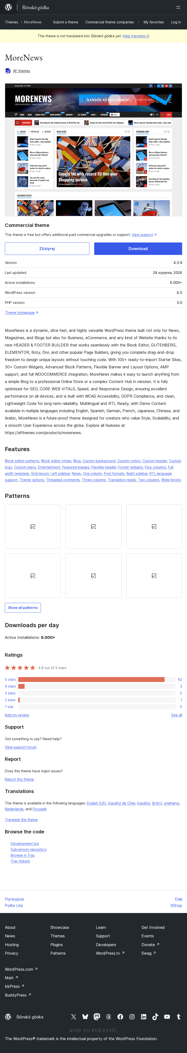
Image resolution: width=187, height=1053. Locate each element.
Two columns (148, 480)
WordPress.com (21, 969)
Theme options (31, 480)
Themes (11, 22)
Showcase (59, 927)
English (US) (96, 803)
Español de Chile (121, 803)
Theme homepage (20, 312)
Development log (25, 843)
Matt (12, 977)
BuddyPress (18, 995)
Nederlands (14, 809)
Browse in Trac (23, 855)
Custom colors (128, 461)
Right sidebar (137, 473)
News (76, 473)
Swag (148, 953)
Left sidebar (60, 473)
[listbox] (93, 551)
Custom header (154, 461)
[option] (33, 526)
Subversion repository (29, 849)
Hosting (12, 944)
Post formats (114, 473)
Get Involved (153, 927)
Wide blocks (171, 480)
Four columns (155, 467)
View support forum (21, 747)
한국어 (157, 803)
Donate (150, 944)
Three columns (94, 480)
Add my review (17, 715)
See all (176, 715)
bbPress (15, 986)
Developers (106, 944)
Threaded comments (63, 480)
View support (142, 235)
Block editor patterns (22, 461)
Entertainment (49, 467)
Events (147, 935)
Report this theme (19, 779)
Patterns (58, 953)
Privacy (11, 953)
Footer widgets (130, 467)
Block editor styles (56, 461)
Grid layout (40, 473)
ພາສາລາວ (171, 803)
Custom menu (25, 467)
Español (143, 803)
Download (138, 248)
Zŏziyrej (47, 248)
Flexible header (103, 467)
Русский (39, 809)
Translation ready (122, 480)
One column (92, 473)
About (10, 927)
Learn (101, 927)
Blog (77, 461)
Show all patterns (23, 608)
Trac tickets (20, 861)
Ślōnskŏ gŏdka (29, 1017)
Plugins (56, 944)
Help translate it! (136, 36)
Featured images (75, 467)
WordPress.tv (110, 953)
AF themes (21, 71)
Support (103, 935)
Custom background (99, 461)
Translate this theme (21, 820)
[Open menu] (179, 7)
